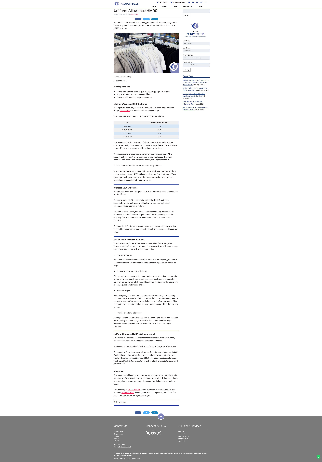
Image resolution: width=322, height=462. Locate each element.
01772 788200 (134, 390)
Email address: (188, 62)
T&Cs (128, 459)
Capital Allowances (183, 438)
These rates (125, 110)
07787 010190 (128, 393)
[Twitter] (193, 2)
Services (164, 6)
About (176, 6)
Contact (200, 6)
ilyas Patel (134, 14)
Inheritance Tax (182, 434)
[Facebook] (189, 2)
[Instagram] (205, 2)
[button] (165, 6)
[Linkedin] (197, 2)
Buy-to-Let (181, 431)
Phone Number (188, 55)
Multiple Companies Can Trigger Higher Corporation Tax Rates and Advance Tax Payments (196, 82)
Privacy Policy (136, 459)
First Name (186, 41)
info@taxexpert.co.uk (124, 447)
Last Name (186, 48)
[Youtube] (201, 2)
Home (154, 6)
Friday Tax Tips (187, 6)
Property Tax (181, 441)
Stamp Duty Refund (183, 436)
